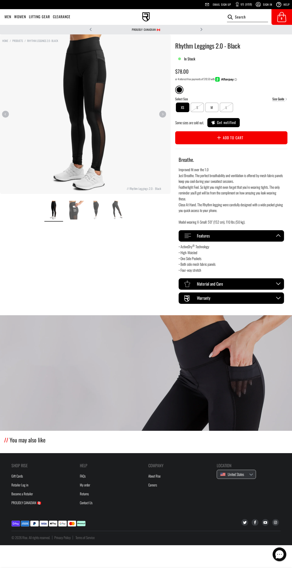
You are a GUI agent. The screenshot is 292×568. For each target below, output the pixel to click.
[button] (279, 554)
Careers (152, 484)
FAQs (83, 475)
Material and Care (210, 284)
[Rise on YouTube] (265, 522)
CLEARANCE (61, 16)
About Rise (154, 475)
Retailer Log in (19, 484)
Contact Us (86, 502)
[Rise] (146, 17)
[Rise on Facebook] (255, 522)
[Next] (162, 114)
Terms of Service (85, 537)
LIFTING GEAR (39, 16)
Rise (24, 537)
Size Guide (278, 98)
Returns (84, 493)
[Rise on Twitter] (244, 522)
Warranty (203, 298)
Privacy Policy (62, 537)
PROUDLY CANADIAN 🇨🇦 (146, 29)
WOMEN (20, 16)
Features (203, 236)
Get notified (226, 122)
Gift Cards (17, 475)
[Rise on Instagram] (275, 522)
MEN (8, 16)
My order (85, 484)
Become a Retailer (22, 493)
